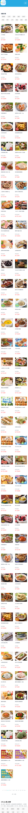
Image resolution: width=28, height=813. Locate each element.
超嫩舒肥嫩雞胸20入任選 (19, 760)
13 (22, 790)
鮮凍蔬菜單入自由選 (4, 407)
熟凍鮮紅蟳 (17, 544)
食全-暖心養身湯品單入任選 (6, 505)
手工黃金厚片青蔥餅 (18, 603)
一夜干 (9, 16)
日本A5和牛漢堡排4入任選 (20, 270)
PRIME (23, 16)
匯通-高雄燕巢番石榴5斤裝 (20, 466)
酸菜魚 (12, 808)
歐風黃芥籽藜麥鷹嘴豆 (19, 564)
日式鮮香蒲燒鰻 (4, 289)
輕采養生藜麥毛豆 (18, 74)
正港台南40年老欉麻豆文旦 (20, 34)
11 (18, 790)
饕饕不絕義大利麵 (18, 230)
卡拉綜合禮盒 (17, 348)
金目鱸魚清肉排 (18, 250)
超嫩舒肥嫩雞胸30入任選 (5, 760)
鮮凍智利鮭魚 (3, 211)
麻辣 (19, 16)
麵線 (18, 808)
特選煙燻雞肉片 (4, 113)
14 (24, 790)
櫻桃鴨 (3, 16)
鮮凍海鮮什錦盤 (4, 74)
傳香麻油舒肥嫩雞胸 (4, 387)
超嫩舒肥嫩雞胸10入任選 (5, 780)
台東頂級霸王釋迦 (4, 152)
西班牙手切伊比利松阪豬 (5, 93)
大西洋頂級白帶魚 (4, 642)
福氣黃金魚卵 (3, 427)
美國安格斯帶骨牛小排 (5, 525)
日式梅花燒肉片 (4, 132)
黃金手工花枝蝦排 (4, 54)
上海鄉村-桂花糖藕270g (5, 191)
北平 (12, 19)
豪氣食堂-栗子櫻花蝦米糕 (5, 721)
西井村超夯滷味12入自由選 (6, 446)
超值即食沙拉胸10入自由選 (20, 152)
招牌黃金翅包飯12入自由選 (6, 348)
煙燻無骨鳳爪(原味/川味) (5, 172)
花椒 (3, 19)
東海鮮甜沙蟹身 (4, 583)
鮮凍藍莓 (2, 270)
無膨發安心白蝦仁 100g (19, 113)
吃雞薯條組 (3, 485)
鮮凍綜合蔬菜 (17, 54)
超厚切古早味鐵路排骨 (19, 289)
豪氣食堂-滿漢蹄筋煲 (19, 701)
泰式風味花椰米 (4, 309)
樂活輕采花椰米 (18, 309)
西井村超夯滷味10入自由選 (20, 407)
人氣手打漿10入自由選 (5, 466)
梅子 (7, 19)
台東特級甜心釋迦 (18, 740)
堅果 (14, 16)
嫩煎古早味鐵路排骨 (18, 623)
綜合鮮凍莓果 (17, 93)
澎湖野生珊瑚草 (18, 427)
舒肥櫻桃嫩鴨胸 (18, 368)
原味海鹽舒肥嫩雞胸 (18, 172)
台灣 (23, 808)
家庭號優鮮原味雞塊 (18, 132)
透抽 (17, 19)
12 (20, 790)
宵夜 (3, 808)
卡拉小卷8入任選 (18, 485)
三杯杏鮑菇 (3, 34)
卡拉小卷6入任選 (18, 446)
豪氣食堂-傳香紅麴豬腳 (19, 721)
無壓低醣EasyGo (18, 387)
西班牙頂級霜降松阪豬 (5, 230)
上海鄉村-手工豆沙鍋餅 (5, 368)
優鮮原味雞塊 (3, 701)
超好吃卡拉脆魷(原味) (19, 191)
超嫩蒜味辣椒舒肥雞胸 (5, 250)
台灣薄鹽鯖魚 (17, 642)
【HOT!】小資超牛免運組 (19, 211)
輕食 (21, 19)
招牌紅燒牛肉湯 (4, 603)
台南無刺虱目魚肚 (4, 662)
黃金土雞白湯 (17, 505)
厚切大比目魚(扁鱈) (18, 662)
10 (16, 790)
